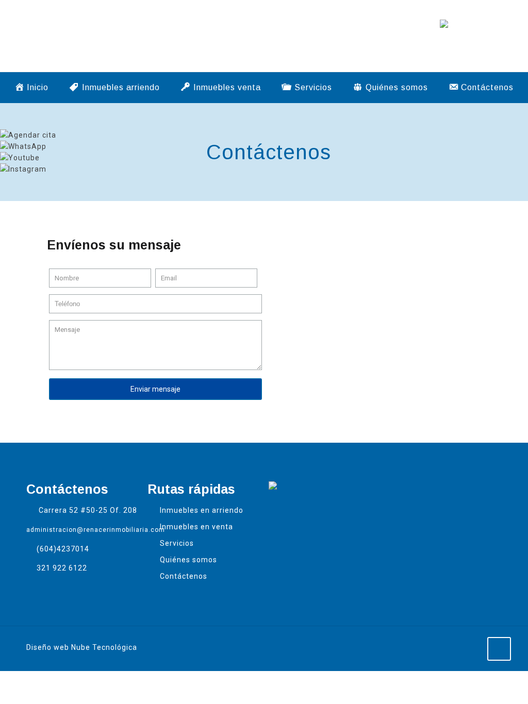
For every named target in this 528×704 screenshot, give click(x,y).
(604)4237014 (63, 549)
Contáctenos (183, 576)
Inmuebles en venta (196, 527)
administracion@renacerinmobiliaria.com (95, 529)
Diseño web (47, 647)
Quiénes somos (188, 560)
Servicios (177, 543)
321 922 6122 (62, 568)
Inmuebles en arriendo (201, 510)
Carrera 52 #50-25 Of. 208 (88, 510)
